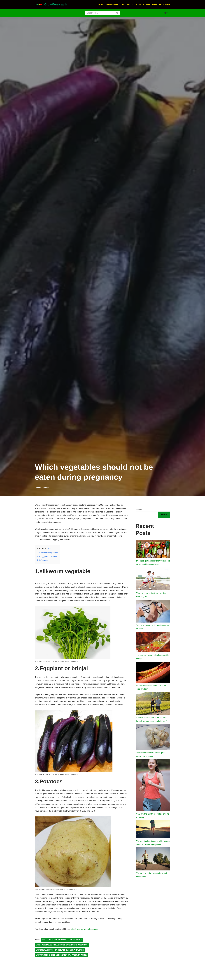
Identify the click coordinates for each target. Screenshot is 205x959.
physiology (164, 4)
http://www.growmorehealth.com (85, 929)
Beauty (130, 4)
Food (138, 4)
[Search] (117, 13)
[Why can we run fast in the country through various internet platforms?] (153, 704)
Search (139, 510)
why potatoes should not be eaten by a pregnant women (61, 955)
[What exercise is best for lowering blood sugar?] (153, 579)
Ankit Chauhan (43, 487)
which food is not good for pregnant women (62, 940)
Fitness (146, 4)
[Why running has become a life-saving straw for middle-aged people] (153, 829)
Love (154, 4)
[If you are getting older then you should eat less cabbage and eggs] (153, 549)
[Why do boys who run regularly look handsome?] (153, 859)
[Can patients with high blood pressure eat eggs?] (153, 612)
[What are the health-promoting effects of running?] (153, 785)
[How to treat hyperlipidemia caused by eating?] (153, 643)
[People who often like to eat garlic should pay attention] (153, 737)
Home (100, 4)
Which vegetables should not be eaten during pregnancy (61, 945)
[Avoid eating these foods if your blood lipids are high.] (153, 673)
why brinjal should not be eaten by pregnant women (60, 950)
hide (49, 548)
